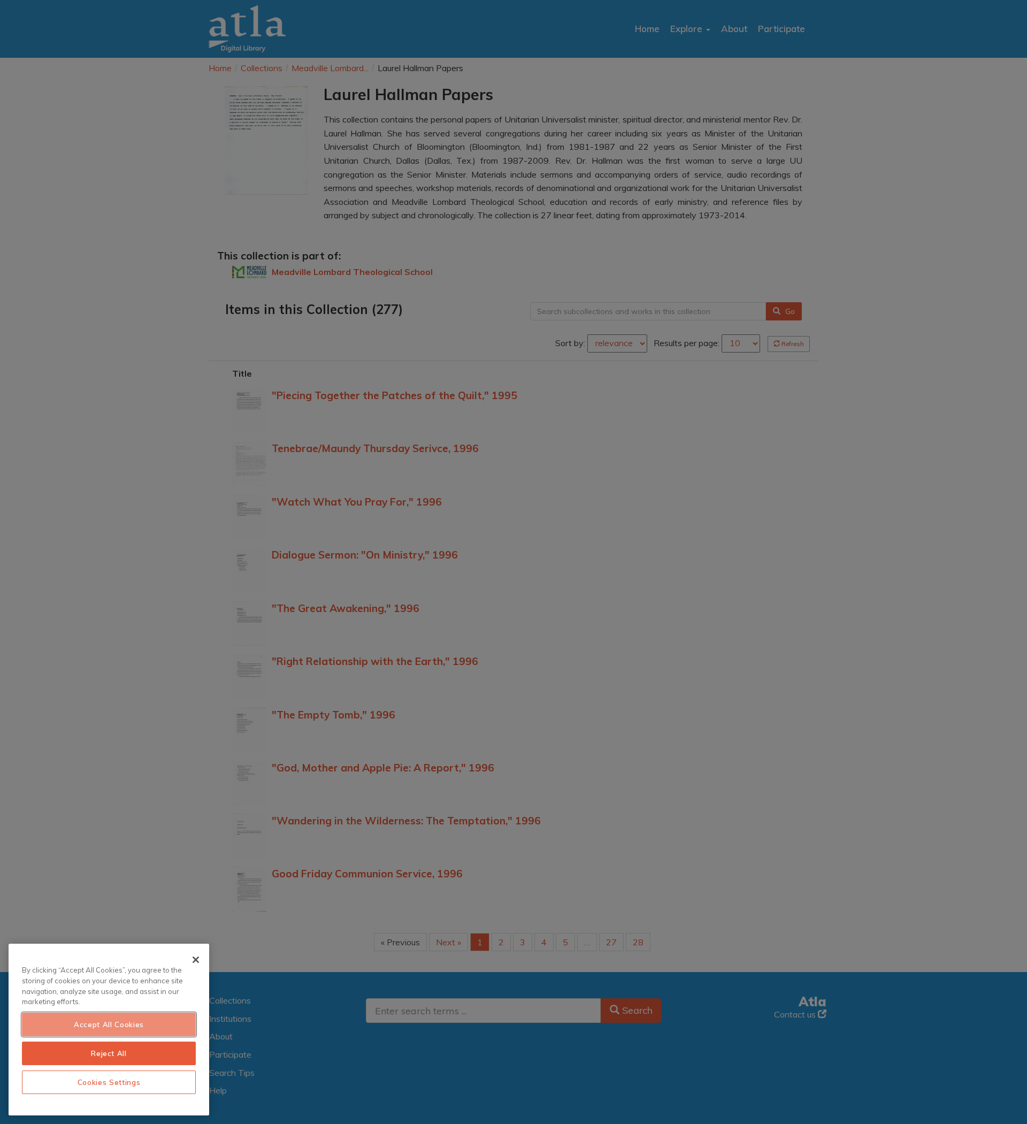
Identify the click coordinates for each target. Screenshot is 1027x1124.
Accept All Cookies (109, 1024)
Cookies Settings (109, 1082)
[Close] (196, 960)
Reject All (109, 1053)
